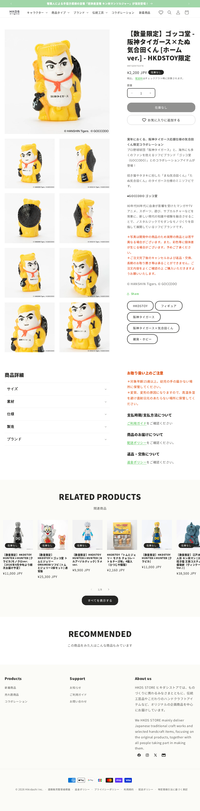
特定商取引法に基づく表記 (173, 789)
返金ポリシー (137, 462)
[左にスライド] (91, 589)
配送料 (139, 78)
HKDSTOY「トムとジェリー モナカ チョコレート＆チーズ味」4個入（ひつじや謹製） (121, 559)
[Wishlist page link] (161, 12)
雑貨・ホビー (142, 339)
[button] (37, 12)
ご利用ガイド (137, 423)
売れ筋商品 (12, 695)
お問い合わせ (78, 701)
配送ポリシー (137, 442)
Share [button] (135, 294)
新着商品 (10, 687)
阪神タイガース (144, 317)
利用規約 (129, 789)
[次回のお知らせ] (189, 3)
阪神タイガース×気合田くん (153, 328)
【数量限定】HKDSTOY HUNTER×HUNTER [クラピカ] (157, 558)
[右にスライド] (108, 589)
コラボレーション (16, 701)
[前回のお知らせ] (11, 3)
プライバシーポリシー (106, 789)
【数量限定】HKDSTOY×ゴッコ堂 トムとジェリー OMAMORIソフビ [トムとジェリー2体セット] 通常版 (53, 563)
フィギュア (169, 306)
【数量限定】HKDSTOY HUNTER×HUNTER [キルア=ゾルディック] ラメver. (87, 559)
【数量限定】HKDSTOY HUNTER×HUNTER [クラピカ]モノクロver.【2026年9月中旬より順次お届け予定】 (18, 561)
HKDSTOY (140, 306)
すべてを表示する (100, 600)
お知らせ (75, 687)
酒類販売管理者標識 (59, 789)
